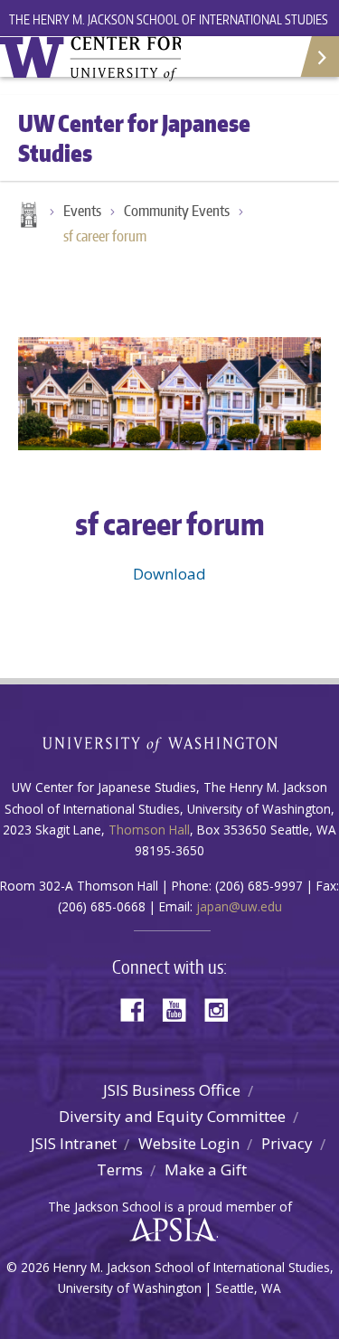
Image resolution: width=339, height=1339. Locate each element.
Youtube (181, 1008)
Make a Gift (206, 1169)
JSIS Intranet (74, 1143)
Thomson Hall (149, 829)
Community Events (177, 211)
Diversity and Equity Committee (172, 1116)
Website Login (189, 1143)
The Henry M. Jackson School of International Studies (168, 19)
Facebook (139, 1008)
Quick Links (318, 56)
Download (169, 573)
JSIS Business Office (171, 1090)
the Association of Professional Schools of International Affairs (168, 1230)
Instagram (222, 1008)
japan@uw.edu (239, 906)
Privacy (287, 1143)
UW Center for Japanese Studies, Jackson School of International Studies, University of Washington (90, 58)
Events (82, 211)
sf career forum (104, 236)
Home (27, 216)
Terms (120, 1169)
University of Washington (169, 743)
